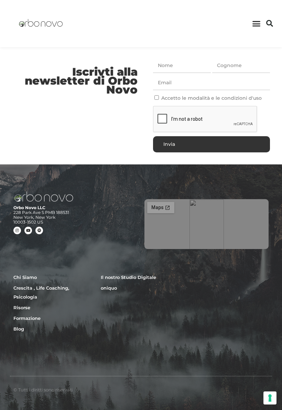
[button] (256, 23)
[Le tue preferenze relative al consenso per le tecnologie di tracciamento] (269, 397)
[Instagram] (17, 230)
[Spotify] (39, 230)
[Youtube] (28, 230)
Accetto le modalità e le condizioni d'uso (211, 98)
